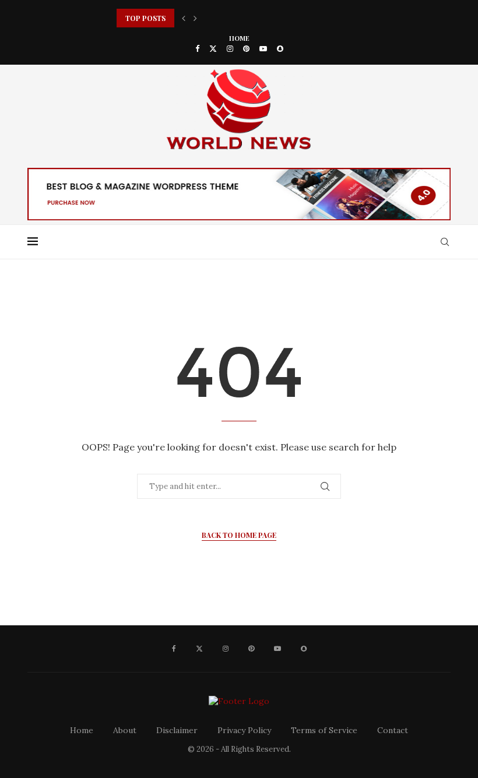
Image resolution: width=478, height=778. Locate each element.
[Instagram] (230, 49)
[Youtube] (263, 49)
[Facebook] (197, 49)
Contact (392, 730)
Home (239, 38)
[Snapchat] (280, 49)
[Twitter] (213, 49)
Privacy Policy (244, 730)
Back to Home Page (239, 535)
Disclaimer (177, 730)
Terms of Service (324, 730)
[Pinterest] (246, 49)
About (124, 730)
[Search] (445, 242)
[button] (183, 18)
